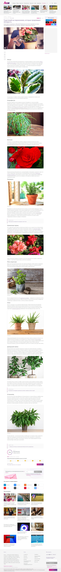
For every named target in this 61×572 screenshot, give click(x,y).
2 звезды (38, 18)
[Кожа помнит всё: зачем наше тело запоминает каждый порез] (44, 7)
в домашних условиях (24, 298)
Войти (55, 3)
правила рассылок (29, 475)
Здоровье (39, 3)
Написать (40, 464)
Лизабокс (44, 3)
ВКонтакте (53, 554)
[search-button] (52, 3)
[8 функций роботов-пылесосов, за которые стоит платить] (37, 527)
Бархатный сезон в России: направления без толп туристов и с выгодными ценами (35, 11)
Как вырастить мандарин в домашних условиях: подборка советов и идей (21, 390)
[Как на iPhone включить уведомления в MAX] (23, 527)
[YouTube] (51, 22)
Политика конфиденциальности (28, 564)
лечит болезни (39, 212)
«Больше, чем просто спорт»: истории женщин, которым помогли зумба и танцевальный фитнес (26, 11)
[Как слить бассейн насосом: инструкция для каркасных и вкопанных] (37, 539)
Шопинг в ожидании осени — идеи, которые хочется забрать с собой (37, 517)
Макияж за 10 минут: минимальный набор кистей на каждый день (21, 446)
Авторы (25, 559)
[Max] (53, 24)
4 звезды (39, 18)
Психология (26, 3)
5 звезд (40, 18)
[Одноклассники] (54, 20)
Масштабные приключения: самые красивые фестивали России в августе (52, 11)
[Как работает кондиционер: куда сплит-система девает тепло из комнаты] (10, 539)
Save (5, 48)
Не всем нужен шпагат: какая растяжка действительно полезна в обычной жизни (7, 11)
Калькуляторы (37, 558)
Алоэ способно (38, 339)
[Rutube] (47, 22)
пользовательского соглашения (30, 474)
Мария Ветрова (6, 18)
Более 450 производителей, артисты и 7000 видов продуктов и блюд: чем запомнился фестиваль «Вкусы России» (23, 518)
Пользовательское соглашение (27, 561)
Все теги (36, 561)
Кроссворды (37, 560)
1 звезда (37, 18)
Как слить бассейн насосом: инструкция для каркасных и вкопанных (36, 545)
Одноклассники (52, 554)
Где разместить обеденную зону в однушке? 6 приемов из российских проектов (10, 525)
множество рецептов (16, 308)
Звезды (14, 3)
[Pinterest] (48, 24)
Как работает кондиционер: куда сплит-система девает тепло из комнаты (9, 545)
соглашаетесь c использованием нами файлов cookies (23, 569)
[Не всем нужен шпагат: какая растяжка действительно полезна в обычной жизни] (8, 7)
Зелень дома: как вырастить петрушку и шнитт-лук (17, 221)
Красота (21, 3)
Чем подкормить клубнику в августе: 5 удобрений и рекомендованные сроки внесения (22, 538)
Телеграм (46, 554)
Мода (17, 3)
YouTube (49, 554)
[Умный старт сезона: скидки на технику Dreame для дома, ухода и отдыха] (17, 7)
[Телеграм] (47, 20)
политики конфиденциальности (38, 474)
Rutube (51, 554)
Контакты (26, 557)
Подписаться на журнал (8, 566)
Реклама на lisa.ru (47, 53)
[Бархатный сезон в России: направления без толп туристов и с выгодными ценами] (35, 7)
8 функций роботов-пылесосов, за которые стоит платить (37, 532)
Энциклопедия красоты (37, 557)
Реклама (25, 556)
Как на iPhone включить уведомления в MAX (22, 532)
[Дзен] (54, 22)
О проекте (26, 554)
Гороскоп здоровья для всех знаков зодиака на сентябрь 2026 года (9, 517)
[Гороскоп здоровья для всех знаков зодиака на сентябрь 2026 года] (10, 511)
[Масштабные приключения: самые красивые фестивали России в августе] (53, 7)
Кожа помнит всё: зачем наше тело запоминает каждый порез (44, 11)
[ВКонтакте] (51, 20)
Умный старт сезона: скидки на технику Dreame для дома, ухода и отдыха (16, 11)
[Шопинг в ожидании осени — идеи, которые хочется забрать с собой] (37, 511)
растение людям (37, 228)
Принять (53, 569)
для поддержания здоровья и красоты (19, 107)
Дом (35, 3)
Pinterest (55, 554)
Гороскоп (32, 3)
